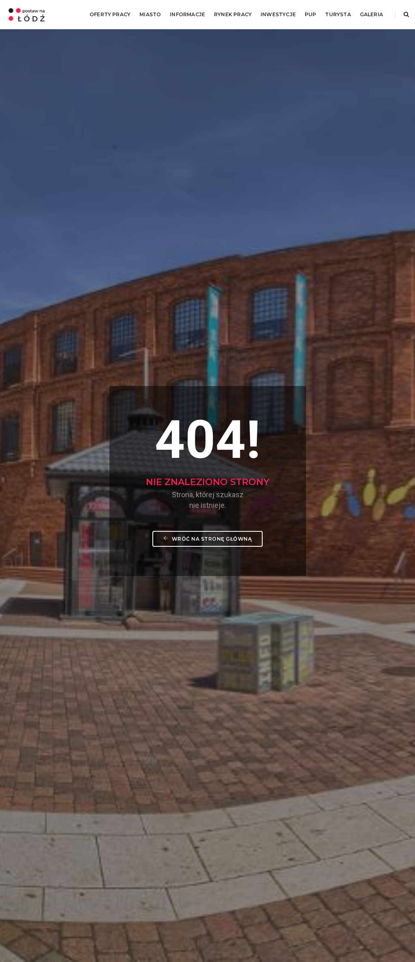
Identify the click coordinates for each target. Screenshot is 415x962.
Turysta (338, 14)
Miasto (150, 14)
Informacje (187, 14)
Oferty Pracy (110, 14)
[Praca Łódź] (26, 14)
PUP (311, 14)
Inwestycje (278, 14)
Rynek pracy (233, 14)
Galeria (371, 14)
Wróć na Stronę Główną (211, 539)
